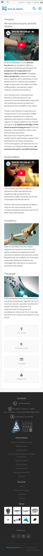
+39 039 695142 (23, 403)
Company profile (21, 348)
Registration (21, 379)
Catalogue (21, 363)
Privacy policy (21, 464)
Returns (21, 476)
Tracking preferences (21, 472)
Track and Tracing (21, 490)
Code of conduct (21, 460)
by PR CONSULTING (32, 550)
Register (36, 2)
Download (21, 494)
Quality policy (21, 446)
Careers (22, 2)
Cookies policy (21, 468)
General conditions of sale (21, 442)
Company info (21, 450)
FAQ (21, 486)
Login (29, 2)
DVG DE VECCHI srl (13, 547)
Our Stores (21, 333)
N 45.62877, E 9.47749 (24, 417)
